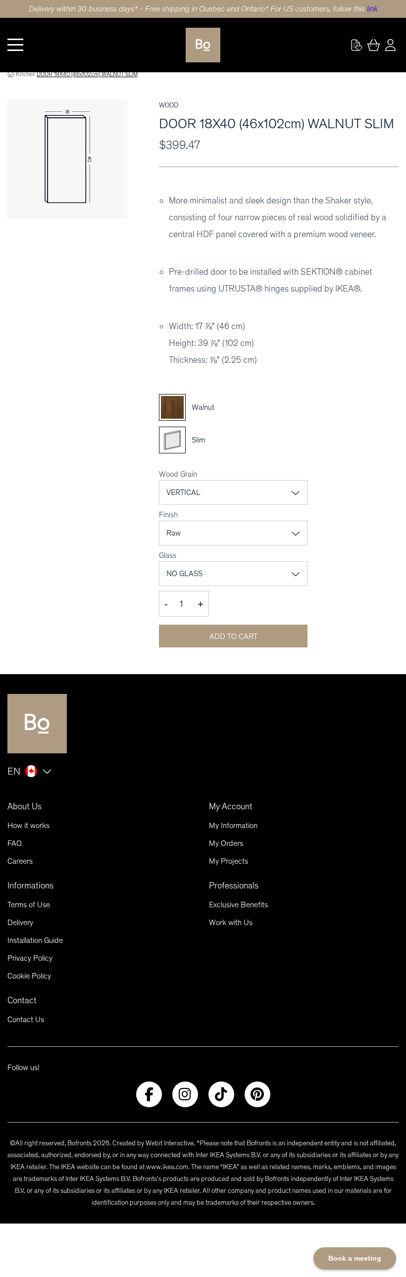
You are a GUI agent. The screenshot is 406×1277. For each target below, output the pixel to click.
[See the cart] (373, 45)
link (372, 8)
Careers (20, 861)
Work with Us (231, 922)
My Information (233, 825)
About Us (24, 806)
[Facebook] (149, 1094)
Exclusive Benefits (238, 904)
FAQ (14, 843)
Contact (22, 1000)
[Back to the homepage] (203, 45)
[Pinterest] (257, 1094)
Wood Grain (178, 474)
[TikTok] (221, 1094)
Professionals (233, 885)
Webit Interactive (170, 1143)
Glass (167, 555)
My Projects (228, 861)
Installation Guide (35, 940)
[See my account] (356, 45)
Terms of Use (28, 904)
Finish (168, 514)
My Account (231, 806)
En (13, 771)
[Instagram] (185, 1094)
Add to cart (233, 636)
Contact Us (25, 1019)
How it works (28, 825)
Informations (30, 885)
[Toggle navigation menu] (15, 45)
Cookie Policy (29, 976)
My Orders (226, 843)
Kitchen (25, 74)
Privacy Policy (29, 958)
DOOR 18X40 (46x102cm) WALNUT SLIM (87, 74)
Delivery (20, 922)
